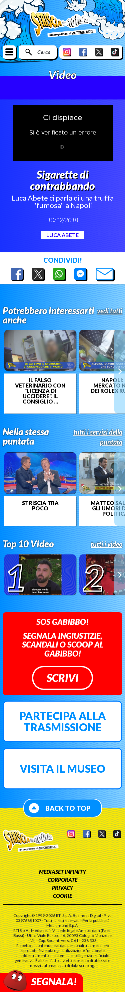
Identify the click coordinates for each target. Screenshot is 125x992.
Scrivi (62, 677)
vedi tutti (109, 311)
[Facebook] (83, 51)
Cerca (43, 52)
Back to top (68, 808)
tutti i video (106, 544)
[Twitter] (99, 51)
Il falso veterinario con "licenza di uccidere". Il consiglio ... (40, 391)
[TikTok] (115, 51)
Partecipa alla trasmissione (62, 721)
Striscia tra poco (40, 505)
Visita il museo (62, 768)
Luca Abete (62, 235)
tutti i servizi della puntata (97, 437)
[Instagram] (67, 51)
